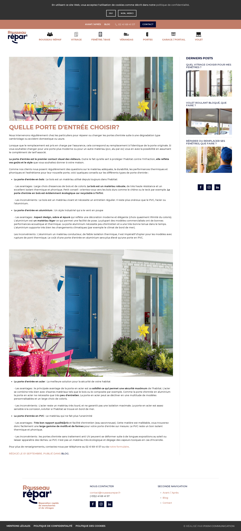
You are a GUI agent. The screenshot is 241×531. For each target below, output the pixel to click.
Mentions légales (18, 525)
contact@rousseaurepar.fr (105, 492)
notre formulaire (119, 446)
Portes (148, 39)
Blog (107, 24)
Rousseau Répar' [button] (50, 39)
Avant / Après (93, 24)
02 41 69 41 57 (126, 24)
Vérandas (126, 39)
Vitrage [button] (76, 39)
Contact (167, 502)
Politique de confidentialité (53, 525)
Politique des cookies (90, 525)
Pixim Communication (218, 526)
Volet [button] (199, 39)
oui (111, 13)
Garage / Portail (173, 39)
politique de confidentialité (172, 4)
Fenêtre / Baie (100, 39)
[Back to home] (17, 37)
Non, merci (127, 13)
